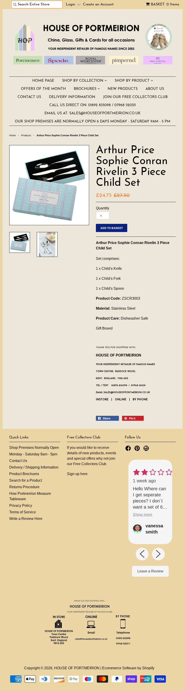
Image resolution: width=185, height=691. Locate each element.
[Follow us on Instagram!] (146, 450)
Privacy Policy (20, 505)
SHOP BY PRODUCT (133, 81)
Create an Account (98, 4)
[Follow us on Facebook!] (128, 450)
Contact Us (18, 461)
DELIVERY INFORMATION (72, 97)
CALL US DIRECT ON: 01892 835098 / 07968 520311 (92, 105)
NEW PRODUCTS (123, 89)
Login (70, 4)
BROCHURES (85, 89)
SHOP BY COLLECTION (83, 81)
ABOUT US (155, 89)
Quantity (102, 208)
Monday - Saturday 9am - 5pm (33, 454)
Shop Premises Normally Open (34, 448)
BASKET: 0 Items (165, 4)
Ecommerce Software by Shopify (128, 668)
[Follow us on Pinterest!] (137, 450)
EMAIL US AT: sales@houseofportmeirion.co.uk (92, 113)
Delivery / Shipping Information (33, 467)
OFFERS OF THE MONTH (43, 89)
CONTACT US (29, 97)
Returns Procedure (24, 487)
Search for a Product (25, 480)
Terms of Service (22, 512)
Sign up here (77, 474)
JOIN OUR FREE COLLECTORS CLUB (135, 97)
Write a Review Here (25, 519)
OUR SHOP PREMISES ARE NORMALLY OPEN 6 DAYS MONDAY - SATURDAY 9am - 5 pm (92, 121)
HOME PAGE (43, 81)
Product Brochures (24, 474)
